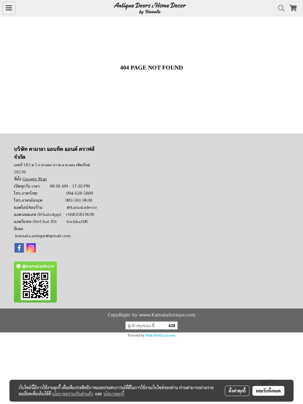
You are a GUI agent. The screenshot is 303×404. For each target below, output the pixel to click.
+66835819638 (79, 214)
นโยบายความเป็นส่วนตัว (72, 393)
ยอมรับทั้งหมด (268, 390)
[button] (279, 8)
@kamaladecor (82, 207)
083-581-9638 (78, 200)
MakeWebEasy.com (160, 335)
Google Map (34, 178)
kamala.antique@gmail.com (43, 235)
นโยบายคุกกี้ (114, 393)
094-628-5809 (79, 193)
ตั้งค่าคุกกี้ (237, 390)
